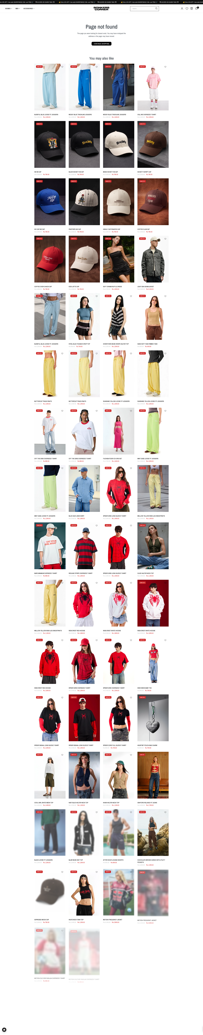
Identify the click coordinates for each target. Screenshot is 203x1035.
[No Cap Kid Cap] (50, 201)
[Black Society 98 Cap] (84, 144)
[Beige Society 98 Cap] (118, 144)
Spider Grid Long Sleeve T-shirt (114, 516)
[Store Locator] (191, 8)
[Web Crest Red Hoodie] (84, 603)
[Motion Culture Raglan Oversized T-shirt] (50, 949)
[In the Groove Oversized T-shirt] (118, 1007)
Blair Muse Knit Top (76, 860)
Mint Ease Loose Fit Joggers (147, 458)
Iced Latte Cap (74, 286)
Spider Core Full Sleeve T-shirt (114, 745)
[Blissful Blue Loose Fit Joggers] (50, 87)
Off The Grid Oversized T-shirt (45, 458)
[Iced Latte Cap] (84, 259)
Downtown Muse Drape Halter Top (116, 344)
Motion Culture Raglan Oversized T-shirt (49, 977)
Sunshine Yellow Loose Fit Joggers (116, 401)
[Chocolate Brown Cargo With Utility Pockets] (153, 832)
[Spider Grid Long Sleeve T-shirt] (118, 488)
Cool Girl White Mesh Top (43, 803)
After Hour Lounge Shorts (113, 860)
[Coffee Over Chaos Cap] (50, 259)
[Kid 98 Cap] (50, 144)
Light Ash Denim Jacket (145, 286)
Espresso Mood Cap (41, 920)
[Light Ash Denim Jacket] (153, 259)
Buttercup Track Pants (43, 401)
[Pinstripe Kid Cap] (84, 201)
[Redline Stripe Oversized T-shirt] (84, 545)
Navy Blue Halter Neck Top (78, 803)
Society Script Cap (144, 172)
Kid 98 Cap (37, 172)
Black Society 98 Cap (76, 172)
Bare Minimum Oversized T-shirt (45, 573)
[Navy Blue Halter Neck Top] (84, 775)
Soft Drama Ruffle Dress (112, 286)
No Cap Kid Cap (39, 229)
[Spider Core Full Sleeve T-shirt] (118, 717)
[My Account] (182, 8)
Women (7, 8)
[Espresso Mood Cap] (50, 892)
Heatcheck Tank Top (76, 920)
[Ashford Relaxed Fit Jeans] (153, 775)
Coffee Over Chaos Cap (43, 286)
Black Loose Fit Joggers (43, 860)
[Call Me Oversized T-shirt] (153, 87)
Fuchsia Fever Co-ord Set (112, 458)
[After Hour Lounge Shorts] (118, 832)
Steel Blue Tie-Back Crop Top (79, 344)
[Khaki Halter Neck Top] (118, 775)
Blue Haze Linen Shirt (76, 516)
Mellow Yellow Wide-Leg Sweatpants (151, 516)
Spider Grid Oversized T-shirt (79, 688)
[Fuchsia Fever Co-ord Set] (118, 431)
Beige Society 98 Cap (110, 172)
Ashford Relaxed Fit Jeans (147, 803)
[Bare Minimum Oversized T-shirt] (50, 545)
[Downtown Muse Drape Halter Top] (118, 316)
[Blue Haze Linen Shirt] (84, 488)
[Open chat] (4, 1030)
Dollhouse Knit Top (110, 977)
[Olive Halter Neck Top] (153, 545)
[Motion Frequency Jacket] (118, 892)
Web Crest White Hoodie (112, 630)
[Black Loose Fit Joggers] (50, 832)
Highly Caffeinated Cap (111, 229)
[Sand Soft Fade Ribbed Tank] (153, 316)
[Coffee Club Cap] (153, 201)
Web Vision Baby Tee (144, 688)
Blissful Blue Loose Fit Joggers (46, 114)
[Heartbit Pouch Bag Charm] (153, 717)
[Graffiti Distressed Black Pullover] (153, 949)
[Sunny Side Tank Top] (84, 1007)
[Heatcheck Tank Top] (84, 892)
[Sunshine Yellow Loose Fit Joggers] (118, 373)
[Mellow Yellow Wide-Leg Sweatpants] (153, 488)
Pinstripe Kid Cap (75, 229)
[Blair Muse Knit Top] (84, 832)
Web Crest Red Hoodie (77, 630)
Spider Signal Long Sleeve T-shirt (46, 745)
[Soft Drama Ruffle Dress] (118, 259)
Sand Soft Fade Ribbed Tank (147, 344)
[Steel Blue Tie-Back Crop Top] (84, 316)
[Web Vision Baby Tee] (153, 660)
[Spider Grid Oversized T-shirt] (84, 660)
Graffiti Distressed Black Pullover (150, 977)
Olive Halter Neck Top (145, 573)
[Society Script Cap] (153, 144)
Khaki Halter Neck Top (111, 803)
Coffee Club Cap (143, 229)
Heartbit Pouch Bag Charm (147, 745)
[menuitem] (9, 8)
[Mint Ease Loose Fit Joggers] (153, 431)
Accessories (28, 8)
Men (17, 8)
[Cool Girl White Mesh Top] (50, 775)
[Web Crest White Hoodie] (118, 603)
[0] (196, 8)
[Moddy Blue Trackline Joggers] (84, 87)
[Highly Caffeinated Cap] (118, 201)
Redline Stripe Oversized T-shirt (81, 573)
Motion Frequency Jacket (112, 920)
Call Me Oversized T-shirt (146, 114)
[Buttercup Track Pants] (50, 373)
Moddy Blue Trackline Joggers (80, 114)
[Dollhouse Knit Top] (118, 949)
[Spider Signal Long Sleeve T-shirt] (50, 717)
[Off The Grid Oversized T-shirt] (50, 431)
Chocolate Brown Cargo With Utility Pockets (151, 861)
